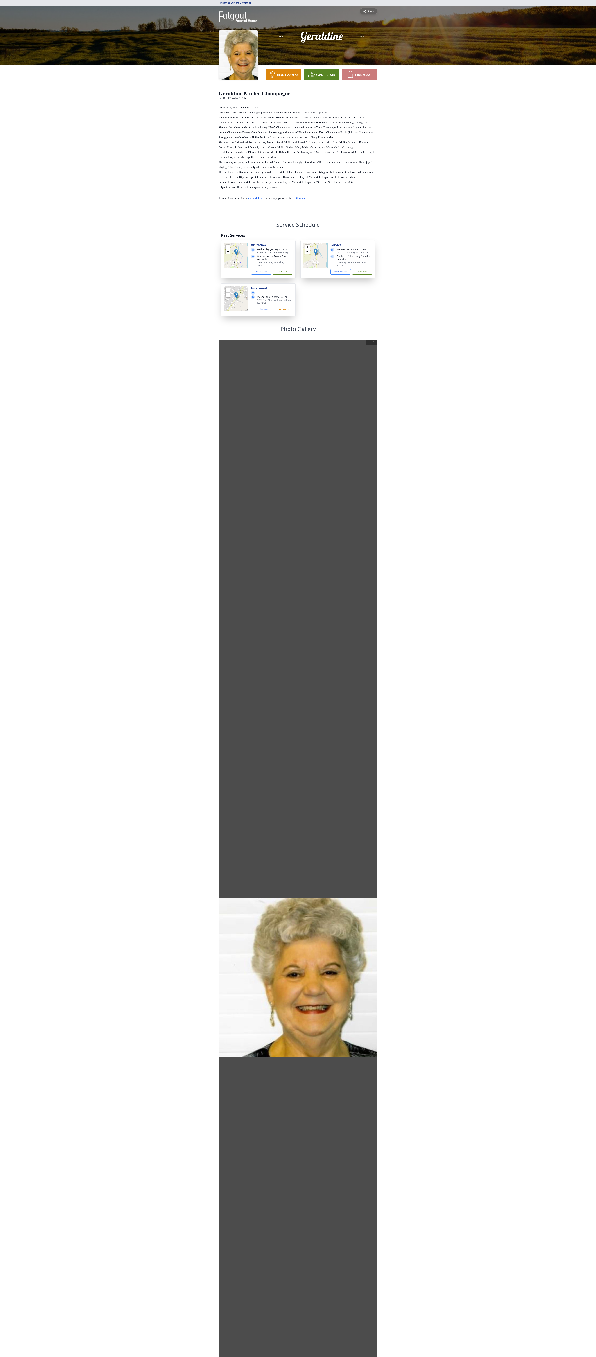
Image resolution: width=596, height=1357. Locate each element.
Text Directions (261, 271)
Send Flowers (283, 309)
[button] (236, 252)
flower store (302, 198)
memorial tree (256, 198)
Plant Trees (283, 271)
